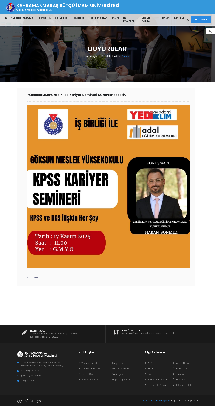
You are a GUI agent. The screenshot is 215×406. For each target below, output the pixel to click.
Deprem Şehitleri (122, 379)
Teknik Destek (184, 384)
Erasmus (181, 379)
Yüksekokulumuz (22, 18)
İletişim (179, 18)
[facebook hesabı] (19, 401)
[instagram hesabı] (32, 401)
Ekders (151, 374)
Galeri (166, 18)
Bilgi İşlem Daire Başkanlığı (184, 400)
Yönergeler (118, 374)
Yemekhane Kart (90, 368)
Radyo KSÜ (118, 363)
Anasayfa (92, 56)
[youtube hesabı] (39, 401)
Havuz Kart (87, 374)
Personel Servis (90, 379)
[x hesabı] (26, 401)
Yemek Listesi (89, 363)
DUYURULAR (109, 56)
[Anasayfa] (5, 18)
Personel (45, 18)
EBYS (150, 368)
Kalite (115, 18)
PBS (149, 363)
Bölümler (61, 18)
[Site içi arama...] (187, 20)
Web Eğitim (182, 363)
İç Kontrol (129, 19)
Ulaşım (180, 374)
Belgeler (78, 18)
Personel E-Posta (157, 379)
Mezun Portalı (147, 19)
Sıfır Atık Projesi (121, 368)
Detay (125, 56)
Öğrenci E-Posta (156, 384)
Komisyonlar (99, 18)
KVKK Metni (182, 368)
